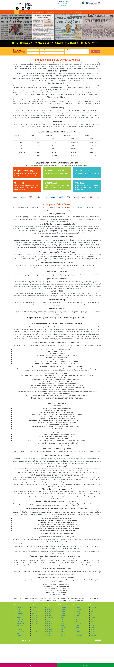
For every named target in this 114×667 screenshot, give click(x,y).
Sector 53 (49, 613)
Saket (33, 611)
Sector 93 (49, 637)
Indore (62, 625)
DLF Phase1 (35, 617)
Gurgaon (58, 233)
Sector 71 (49, 633)
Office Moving (60, 12)
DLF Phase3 (35, 621)
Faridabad (34, 609)
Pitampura (19, 629)
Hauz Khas (20, 617)
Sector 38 (34, 631)
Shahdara (19, 637)
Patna (62, 633)
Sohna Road (50, 619)
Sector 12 (49, 625)
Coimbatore (64, 623)
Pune (62, 627)
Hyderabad (64, 617)
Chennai (63, 621)
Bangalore (63, 619)
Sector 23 (34, 629)
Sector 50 (34, 637)
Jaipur (77, 623)
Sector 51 (49, 629)
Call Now (28, 665)
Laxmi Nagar (20, 623)
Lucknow (63, 629)
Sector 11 (49, 623)
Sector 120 (64, 611)
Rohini (18, 635)
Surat (77, 621)
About (22, 12)
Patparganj (20, 631)
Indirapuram (20, 619)
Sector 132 (64, 613)
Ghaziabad (64, 609)
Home (16, 12)
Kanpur (63, 631)
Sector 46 (34, 633)
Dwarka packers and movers (78, 209)
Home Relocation (50, 12)
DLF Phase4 (35, 623)
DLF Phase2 (35, 619)
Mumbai (63, 635)
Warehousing (69, 12)
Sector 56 (49, 615)
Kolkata (63, 637)
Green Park (20, 615)
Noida (48, 609)
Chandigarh (79, 637)
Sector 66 (49, 617)
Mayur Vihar (20, 627)
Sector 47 (34, 635)
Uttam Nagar (35, 613)
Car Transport (39, 12)
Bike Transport (30, 12)
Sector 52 (49, 611)
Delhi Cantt (20, 611)
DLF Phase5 (35, 625)
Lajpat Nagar (20, 621)
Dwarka (19, 613)
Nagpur (78, 629)
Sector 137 (64, 615)
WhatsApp (85, 665)
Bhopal (78, 633)
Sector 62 (49, 631)
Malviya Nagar (20, 625)
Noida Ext (49, 621)
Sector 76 (49, 635)
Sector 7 (34, 627)
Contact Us (78, 12)
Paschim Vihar (20, 633)
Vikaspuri (34, 615)
